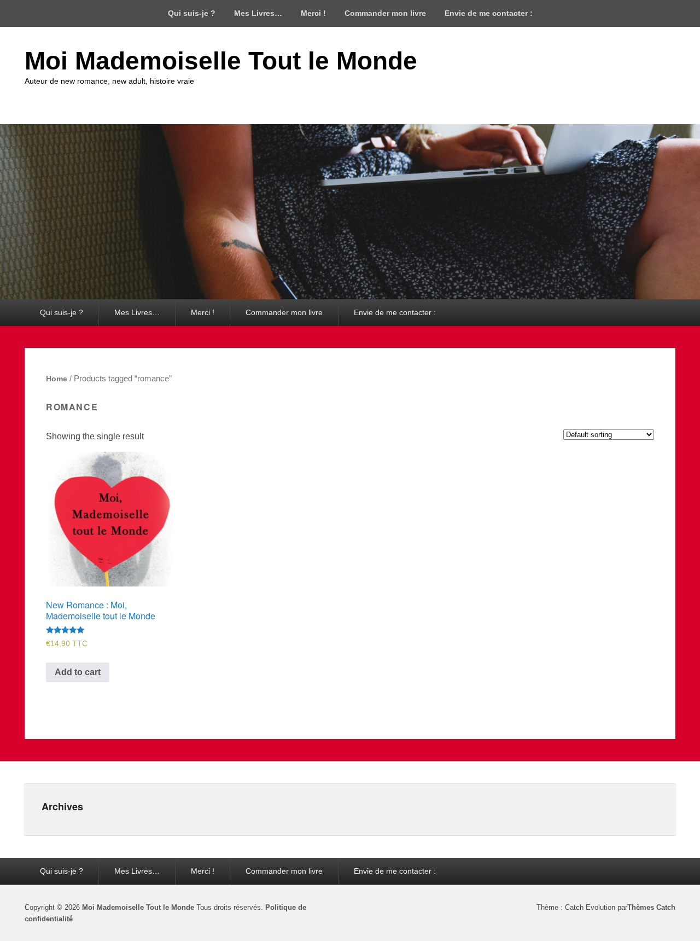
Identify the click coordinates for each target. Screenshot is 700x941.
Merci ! (313, 13)
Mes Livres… (258, 13)
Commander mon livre (385, 13)
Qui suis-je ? (191, 13)
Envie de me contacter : (489, 13)
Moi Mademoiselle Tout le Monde (221, 61)
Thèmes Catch (651, 907)
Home (56, 378)
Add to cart (78, 672)
